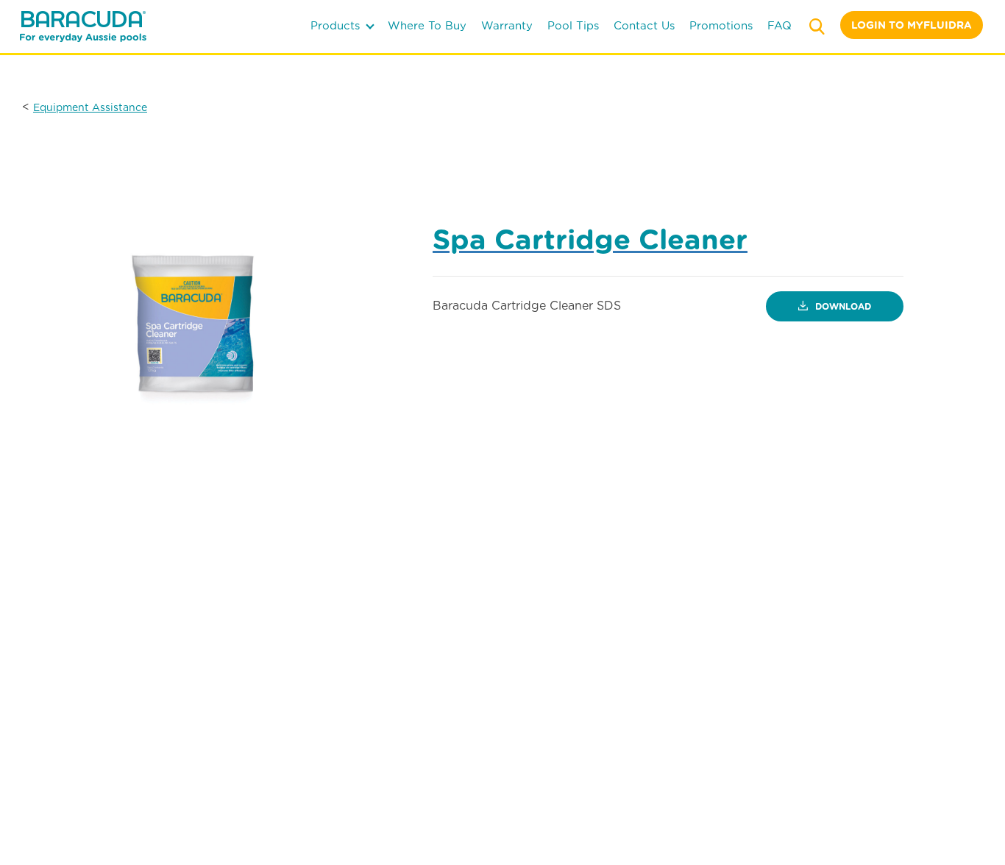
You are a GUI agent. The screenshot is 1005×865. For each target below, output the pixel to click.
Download (841, 306)
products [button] (336, 25)
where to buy (427, 25)
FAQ (779, 25)
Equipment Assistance (90, 107)
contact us (644, 25)
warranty (507, 25)
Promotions (721, 25)
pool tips (573, 25)
